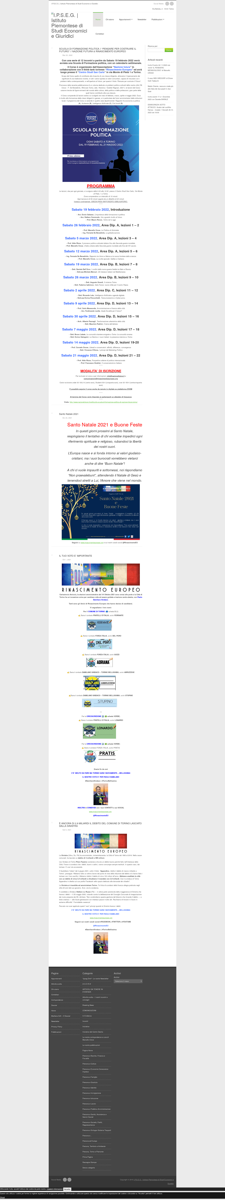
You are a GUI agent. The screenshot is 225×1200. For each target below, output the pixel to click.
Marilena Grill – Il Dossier (60, 1016)
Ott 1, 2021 (67, 559)
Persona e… (87, 1135)
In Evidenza (87, 1016)
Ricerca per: (153, 46)
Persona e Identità (89, 1087)
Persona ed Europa (90, 1141)
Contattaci (100, 33)
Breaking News (88, 1005)
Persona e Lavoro (89, 1103)
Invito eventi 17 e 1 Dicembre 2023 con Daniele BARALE (159, 98)
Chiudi (2, 1197)
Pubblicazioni (157, 19)
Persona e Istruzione (90, 1098)
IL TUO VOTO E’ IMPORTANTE (75, 555)
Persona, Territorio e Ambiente (94, 1146)
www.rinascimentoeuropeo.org (92, 542)
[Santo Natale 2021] (91, 410)
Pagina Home (88, 1050)
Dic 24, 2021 (67, 418)
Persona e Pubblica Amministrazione (96, 1109)
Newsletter (142, 19)
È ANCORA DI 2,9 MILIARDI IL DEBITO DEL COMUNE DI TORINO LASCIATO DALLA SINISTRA (100, 824)
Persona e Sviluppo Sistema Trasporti (97, 1130)
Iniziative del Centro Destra (93, 1032)
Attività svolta (56, 984)
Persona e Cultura (89, 1063)
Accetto (67, 1189)
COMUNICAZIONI (89, 1010)
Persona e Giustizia (90, 1082)
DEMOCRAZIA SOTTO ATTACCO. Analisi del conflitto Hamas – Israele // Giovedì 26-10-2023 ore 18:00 (160, 108)
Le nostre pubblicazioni (91, 1045)
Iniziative (86, 1026)
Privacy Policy (56, 1026)
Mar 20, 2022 (67, 55)
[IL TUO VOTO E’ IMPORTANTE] (91, 552)
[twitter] (172, 4)
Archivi (116, 977)
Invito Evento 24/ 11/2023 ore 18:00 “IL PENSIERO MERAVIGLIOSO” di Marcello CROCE (159, 69)
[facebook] (167, 4)
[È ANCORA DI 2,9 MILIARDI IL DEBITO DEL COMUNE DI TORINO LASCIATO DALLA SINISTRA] (91, 819)
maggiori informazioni (55, 1189)
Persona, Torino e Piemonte (93, 1151)
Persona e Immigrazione (92, 1093)
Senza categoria (89, 1167)
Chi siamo (110, 19)
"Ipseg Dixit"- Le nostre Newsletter (95, 978)
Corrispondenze (57, 1000)
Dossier (54, 1005)
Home (98, 19)
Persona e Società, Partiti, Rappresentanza (92, 1123)
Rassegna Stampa (89, 1162)
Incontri (85, 1021)
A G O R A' (87, 984)
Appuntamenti (125, 19)
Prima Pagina (88, 1157)
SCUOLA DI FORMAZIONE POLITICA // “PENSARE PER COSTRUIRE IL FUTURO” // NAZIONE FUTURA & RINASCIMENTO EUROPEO (97, 50)
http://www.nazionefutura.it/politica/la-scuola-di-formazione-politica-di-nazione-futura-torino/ (104, 402)
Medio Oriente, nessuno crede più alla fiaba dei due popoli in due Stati (160, 89)
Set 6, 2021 (67, 830)
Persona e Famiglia (90, 1077)
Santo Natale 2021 (69, 413)
